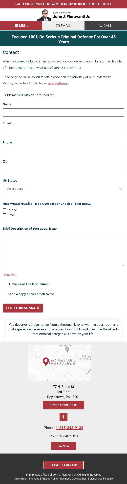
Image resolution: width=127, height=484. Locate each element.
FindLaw (108, 478)
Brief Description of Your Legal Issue (30, 228)
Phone (7, 142)
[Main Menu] (21, 26)
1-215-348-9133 (32, 4)
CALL (108, 26)
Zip (5, 161)
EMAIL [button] (66, 26)
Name (7, 104)
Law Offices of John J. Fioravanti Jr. (55, 474)
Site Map (34, 478)
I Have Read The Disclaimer (29, 284)
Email (8, 123)
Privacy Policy (50, 478)
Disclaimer (10, 274)
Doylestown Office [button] (63, 405)
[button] (123, 460)
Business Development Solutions (79, 478)
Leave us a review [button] (63, 465)
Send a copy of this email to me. (31, 294)
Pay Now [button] (63, 446)
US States (10, 180)
